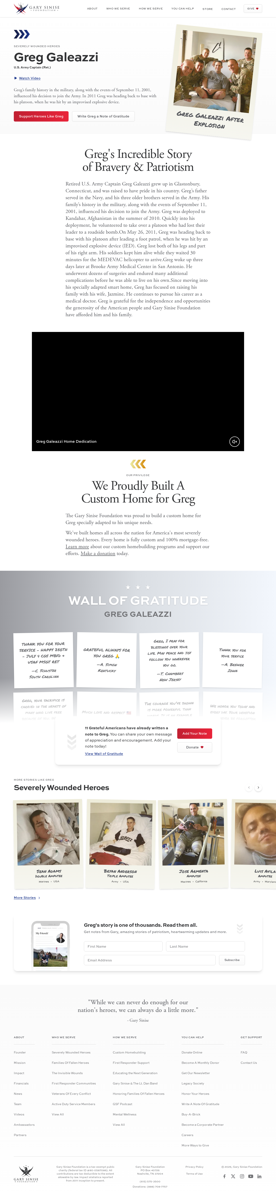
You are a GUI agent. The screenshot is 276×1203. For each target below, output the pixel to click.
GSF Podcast (122, 1104)
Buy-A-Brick (191, 1114)
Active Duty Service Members (73, 1104)
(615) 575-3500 (150, 1181)
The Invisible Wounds (67, 1073)
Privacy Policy (194, 1167)
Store (207, 9)
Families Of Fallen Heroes (70, 1063)
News (18, 1094)
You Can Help (182, 8)
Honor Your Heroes (195, 1094)
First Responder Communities (74, 1083)
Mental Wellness (124, 1114)
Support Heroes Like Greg (41, 116)
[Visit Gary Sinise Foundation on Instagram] (242, 1176)
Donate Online (192, 1052)
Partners (20, 1135)
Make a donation (98, 553)
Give (251, 8)
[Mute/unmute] (234, 441)
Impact (19, 1073)
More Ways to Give (195, 1145)
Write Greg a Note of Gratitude (103, 116)
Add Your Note (194, 733)
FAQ (244, 1052)
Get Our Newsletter (196, 1073)
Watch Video (30, 78)
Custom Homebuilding (129, 1052)
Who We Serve (118, 8)
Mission (19, 1063)
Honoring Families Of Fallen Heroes (139, 1094)
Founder (20, 1052)
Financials (21, 1083)
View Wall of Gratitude (104, 753)
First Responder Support (131, 1063)
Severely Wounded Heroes (71, 1052)
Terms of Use (194, 1173)
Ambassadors (24, 1125)
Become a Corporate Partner (203, 1125)
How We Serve (151, 8)
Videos (19, 1114)
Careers (187, 1135)
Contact (228, 9)
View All (58, 1114)
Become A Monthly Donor (200, 1063)
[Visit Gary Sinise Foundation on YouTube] (250, 1176)
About (92, 8)
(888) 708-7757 (157, 1186)
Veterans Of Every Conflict (71, 1094)
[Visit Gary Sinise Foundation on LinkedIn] (259, 1176)
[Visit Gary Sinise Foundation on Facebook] (224, 1176)
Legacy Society (193, 1083)
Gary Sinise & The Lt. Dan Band (135, 1083)
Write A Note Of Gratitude (200, 1104)
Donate (192, 747)
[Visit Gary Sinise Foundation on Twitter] (233, 1176)
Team (18, 1104)
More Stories (25, 897)
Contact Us (249, 1063)
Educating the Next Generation (135, 1073)
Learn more (77, 546)
